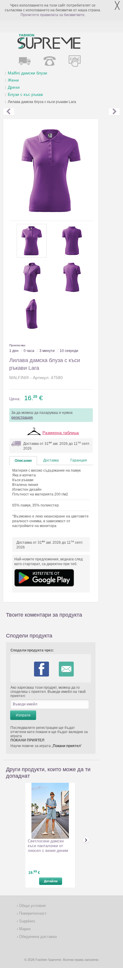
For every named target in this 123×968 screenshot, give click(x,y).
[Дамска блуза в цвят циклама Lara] (114, 112)
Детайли (51, 881)
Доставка (51, 460)
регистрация (22, 417)
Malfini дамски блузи (27, 73)
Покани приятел (67, 746)
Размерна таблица (60, 432)
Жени (13, 80)
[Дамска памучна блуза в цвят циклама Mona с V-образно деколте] (9, 112)
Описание (23, 461)
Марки (24, 929)
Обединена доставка (37, 936)
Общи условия (32, 905)
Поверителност (32, 913)
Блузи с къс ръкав (25, 94)
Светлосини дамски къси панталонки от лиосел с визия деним (48, 846)
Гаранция (78, 460)
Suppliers (26, 921)
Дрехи (14, 87)
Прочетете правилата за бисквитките (52, 15)
